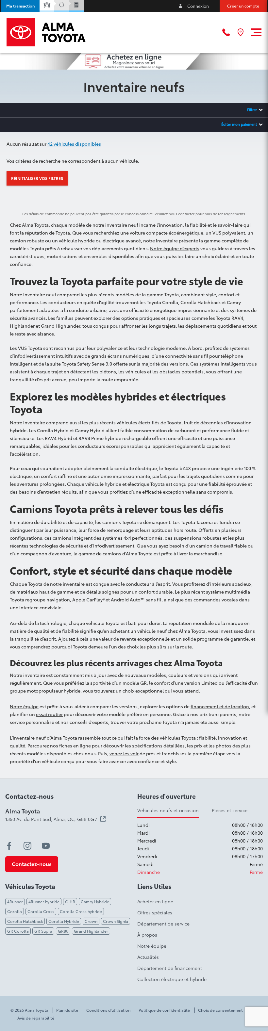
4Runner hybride (43, 901)
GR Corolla (18, 931)
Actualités (148, 957)
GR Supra (43, 931)
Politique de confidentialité (164, 1010)
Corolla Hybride (63, 921)
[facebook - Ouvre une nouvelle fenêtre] (9, 846)
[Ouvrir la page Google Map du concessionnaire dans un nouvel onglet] (240, 32)
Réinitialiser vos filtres (37, 178)
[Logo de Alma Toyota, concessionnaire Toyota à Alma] (46, 32)
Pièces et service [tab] (229, 810)
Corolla (14, 911)
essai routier (49, 714)
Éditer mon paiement (239, 124)
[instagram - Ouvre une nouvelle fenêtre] (27, 846)
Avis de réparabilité (35, 1018)
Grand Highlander (91, 931)
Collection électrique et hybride (172, 979)
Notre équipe (24, 706)
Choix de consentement (220, 1010)
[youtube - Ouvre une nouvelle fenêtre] (46, 846)
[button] (20, 6)
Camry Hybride (95, 901)
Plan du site (67, 1010)
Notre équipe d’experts (174, 248)
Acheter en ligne (155, 901)
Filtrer (252, 109)
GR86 (63, 931)
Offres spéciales (154, 912)
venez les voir (124, 753)
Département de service (163, 923)
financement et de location (220, 706)
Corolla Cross (40, 911)
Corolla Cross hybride (81, 911)
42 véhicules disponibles (74, 143)
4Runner (15, 901)
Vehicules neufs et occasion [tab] (168, 810)
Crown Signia (115, 921)
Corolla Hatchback (25, 921)
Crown (91, 921)
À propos (147, 934)
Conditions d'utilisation (108, 1010)
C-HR (70, 901)
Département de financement (169, 968)
